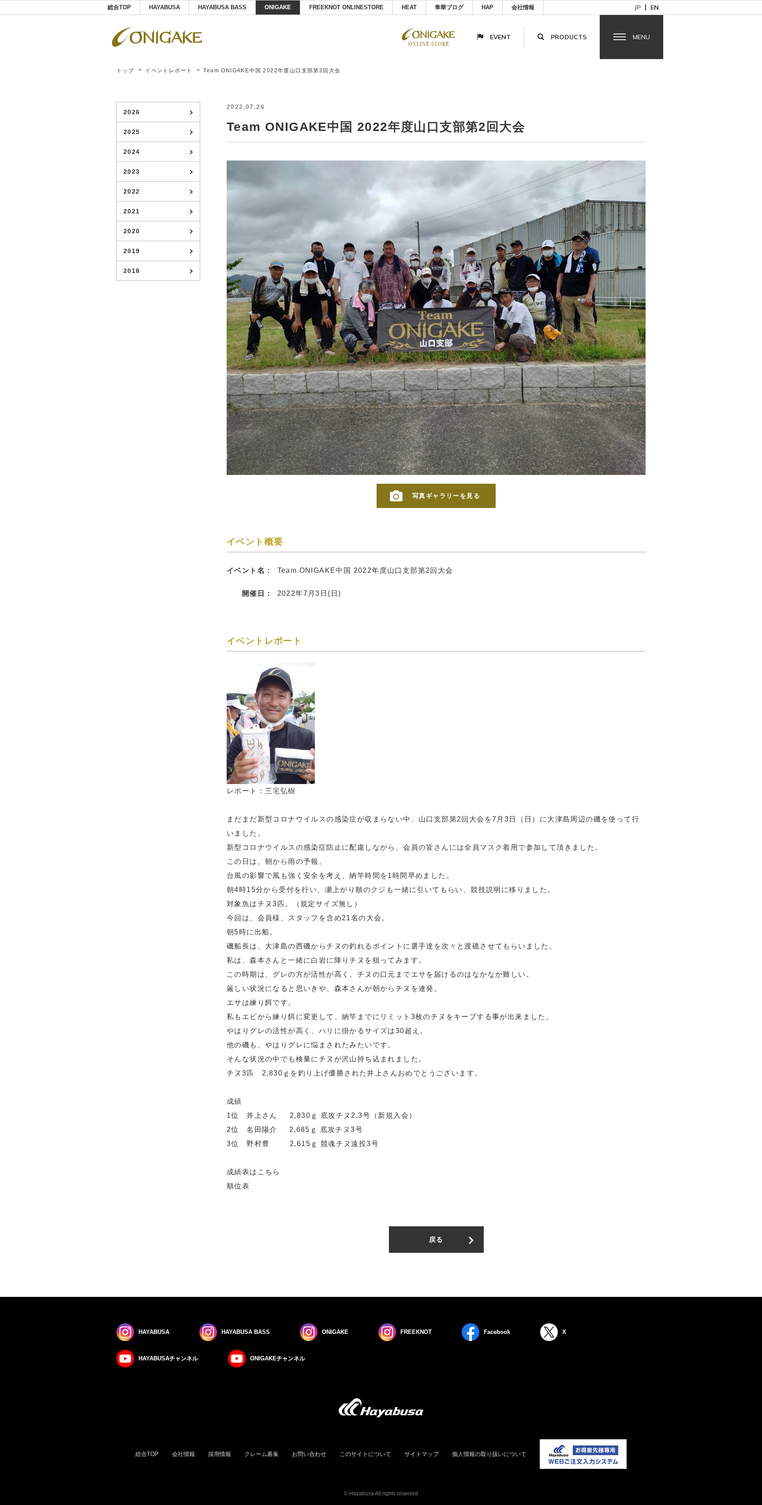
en (654, 7)
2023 (131, 171)
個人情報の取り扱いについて (489, 1454)
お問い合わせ (309, 1454)
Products (568, 37)
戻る (436, 1239)
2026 (131, 112)
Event (500, 37)
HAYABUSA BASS (222, 7)
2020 (131, 231)
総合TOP (119, 7)
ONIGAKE (278, 7)
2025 (131, 131)
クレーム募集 (261, 1454)
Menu (641, 37)
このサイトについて (365, 1454)
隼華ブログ (449, 7)
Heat (409, 7)
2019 (131, 250)
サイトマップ (421, 1454)
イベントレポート (168, 70)
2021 (131, 211)
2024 (131, 151)
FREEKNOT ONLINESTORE (346, 7)
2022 (131, 191)
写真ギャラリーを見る (446, 495)
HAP (487, 7)
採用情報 (219, 1454)
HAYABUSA (164, 7)
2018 (131, 270)
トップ (125, 70)
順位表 (238, 1186)
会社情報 (523, 7)
